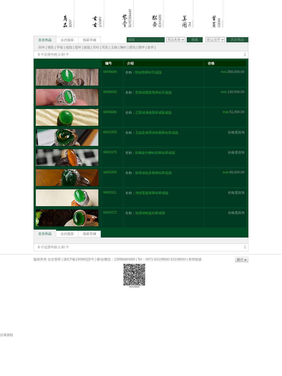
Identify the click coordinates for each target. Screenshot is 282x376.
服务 (148, 2)
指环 (78, 47)
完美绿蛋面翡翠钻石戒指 (153, 92)
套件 (150, 47)
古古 (89, 2)
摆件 (141, 47)
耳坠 (105, 47)
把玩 (132, 47)
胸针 (123, 47)
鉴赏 (119, 2)
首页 (208, 2)
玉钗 (114, 47)
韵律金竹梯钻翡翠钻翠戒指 (155, 153)
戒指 (69, 47)
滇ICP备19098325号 (78, 259)
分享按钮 (6, 335)
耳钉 (96, 47)
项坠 (51, 47)
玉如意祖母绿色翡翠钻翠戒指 (156, 133)
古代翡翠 (67, 40)
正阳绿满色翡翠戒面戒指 (153, 113)
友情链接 (195, 259)
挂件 (41, 47)
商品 (59, 2)
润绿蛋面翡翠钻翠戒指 (151, 193)
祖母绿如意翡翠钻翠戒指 (153, 173)
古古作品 (44, 40)
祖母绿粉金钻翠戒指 (150, 213)
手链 (59, 47)
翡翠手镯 (89, 40)
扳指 (87, 47)
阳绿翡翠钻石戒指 (148, 72)
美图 (178, 2)
